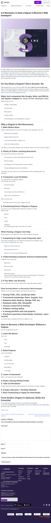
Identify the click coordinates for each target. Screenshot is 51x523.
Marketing (29, 471)
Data (28, 474)
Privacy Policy (38, 471)
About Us (20, 471)
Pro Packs (28, 6)
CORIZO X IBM (39, 6)
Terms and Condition (37, 473)
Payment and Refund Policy (46, 473)
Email (3, 448)
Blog (7, 410)
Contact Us (46, 2)
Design (28, 478)
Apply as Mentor (22, 478)
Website (3, 453)
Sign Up (20, 480)
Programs (3, 6)
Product (29, 473)
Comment (4, 426)
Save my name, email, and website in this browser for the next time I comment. (26, 457)
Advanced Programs (16, 6)
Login (37, 2)
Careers (20, 473)
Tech (28, 476)
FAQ (44, 471)
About (48, 6)
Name (3, 444)
